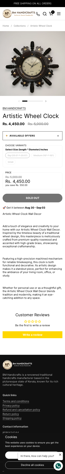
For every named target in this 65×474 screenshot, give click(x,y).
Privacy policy (11, 405)
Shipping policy (12, 418)
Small (10, 162)
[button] (44, 14)
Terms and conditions (16, 401)
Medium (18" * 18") (43, 155)
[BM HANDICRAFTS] (19, 13)
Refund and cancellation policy (21, 409)
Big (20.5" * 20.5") (17, 155)
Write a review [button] (32, 334)
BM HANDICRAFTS (14, 108)
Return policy (11, 414)
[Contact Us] (38, 14)
